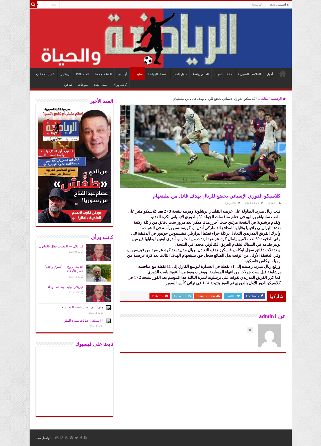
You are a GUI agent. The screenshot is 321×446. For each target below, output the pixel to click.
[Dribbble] (66, 438)
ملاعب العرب (223, 74)
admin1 (272, 202)
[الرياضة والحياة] (161, 38)
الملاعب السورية (249, 74)
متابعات (137, 74)
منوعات (83, 84)
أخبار (270, 74)
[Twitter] (76, 438)
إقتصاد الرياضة (158, 74)
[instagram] (57, 438)
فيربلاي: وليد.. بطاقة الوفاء (65, 287)
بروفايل (65, 74)
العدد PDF (82, 74)
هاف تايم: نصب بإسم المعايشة (82, 307)
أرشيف (122, 74)
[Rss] (86, 438)
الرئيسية (257, 4)
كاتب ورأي (120, 84)
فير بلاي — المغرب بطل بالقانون (61, 246)
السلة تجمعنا (103, 74)
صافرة (67, 84)
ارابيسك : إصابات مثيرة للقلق (83, 320)
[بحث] (33, 4)
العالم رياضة (200, 74)
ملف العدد (100, 84)
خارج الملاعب (45, 74)
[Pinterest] (71, 438)
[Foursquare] (61, 438)
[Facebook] (81, 438)
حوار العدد (180, 74)
